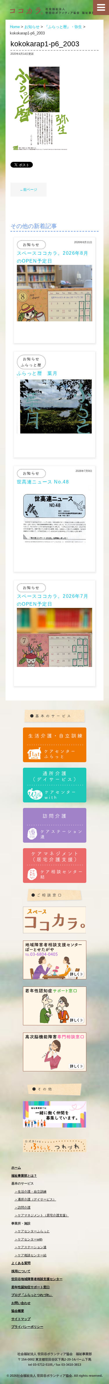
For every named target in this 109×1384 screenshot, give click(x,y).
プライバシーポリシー (27, 1326)
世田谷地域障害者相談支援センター (36, 1279)
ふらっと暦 (31, 365)
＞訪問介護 (23, 1207)
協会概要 (17, 1310)
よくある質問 (21, 1263)
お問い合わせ (21, 1303)
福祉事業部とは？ (24, 1175)
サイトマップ (21, 1319)
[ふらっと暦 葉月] (54, 432)
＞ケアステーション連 (31, 1247)
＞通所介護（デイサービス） (35, 1199)
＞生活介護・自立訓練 (31, 1191)
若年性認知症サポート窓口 (30, 1287)
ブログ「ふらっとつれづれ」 (32, 1295)
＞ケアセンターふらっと (32, 1231)
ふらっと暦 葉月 (37, 373)
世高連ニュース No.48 (43, 481)
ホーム (16, 1167)
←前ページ (28, 190)
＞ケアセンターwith (28, 1239)
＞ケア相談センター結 (31, 1255)
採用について (21, 1271)
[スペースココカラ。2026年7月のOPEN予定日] (54, 665)
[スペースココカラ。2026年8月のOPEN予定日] (54, 319)
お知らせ (31, 245)
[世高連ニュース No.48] (54, 540)
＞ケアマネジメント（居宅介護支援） (42, 1215)
